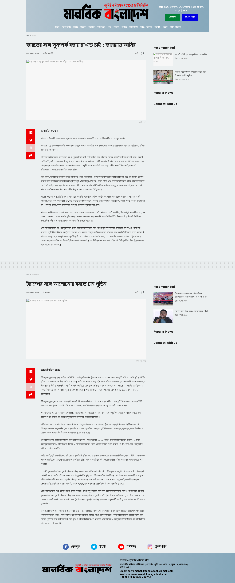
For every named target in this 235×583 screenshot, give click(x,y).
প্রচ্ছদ (57, 27)
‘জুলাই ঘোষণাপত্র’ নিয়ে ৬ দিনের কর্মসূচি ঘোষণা (191, 311)
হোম (27, 36)
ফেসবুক (75, 546)
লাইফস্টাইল (133, 27)
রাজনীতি (91, 27)
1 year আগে (182, 301)
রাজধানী (157, 27)
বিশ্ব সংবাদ (101, 27)
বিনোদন (116, 27)
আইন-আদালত (175, 27)
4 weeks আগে (183, 79)
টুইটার (102, 546)
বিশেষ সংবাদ (66, 27)
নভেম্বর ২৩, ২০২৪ (32, 53)
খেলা (109, 27)
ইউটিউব (131, 546)
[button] (190, 17)
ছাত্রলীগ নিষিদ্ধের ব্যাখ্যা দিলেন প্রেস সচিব (191, 54)
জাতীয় (75, 27)
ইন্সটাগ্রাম (160, 546)
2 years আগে (182, 58)
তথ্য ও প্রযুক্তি (146, 27)
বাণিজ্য (124, 27)
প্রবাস (165, 27)
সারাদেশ (83, 27)
